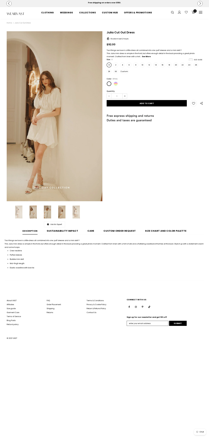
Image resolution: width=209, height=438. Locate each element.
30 (116, 71)
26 (196, 65)
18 (169, 65)
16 (162, 65)
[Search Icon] (172, 12)
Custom (124, 71)
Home (9, 23)
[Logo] (15, 14)
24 (189, 65)
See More (146, 56)
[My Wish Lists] (186, 12)
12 (149, 65)
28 (109, 71)
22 (183, 65)
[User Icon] (179, 12)
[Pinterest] (142, 306)
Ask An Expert (56, 224)
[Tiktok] (149, 306)
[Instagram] (135, 306)
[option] (104, 2)
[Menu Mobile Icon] (200, 12)
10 (142, 65)
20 (176, 65)
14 (156, 65)
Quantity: (111, 91)
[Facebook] (129, 306)
